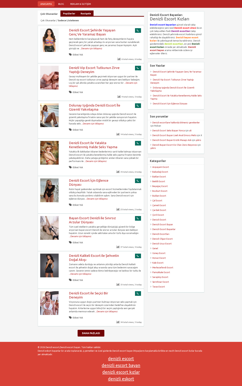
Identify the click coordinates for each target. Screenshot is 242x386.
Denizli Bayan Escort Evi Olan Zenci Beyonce (174, 145)
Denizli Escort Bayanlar (164, 229)
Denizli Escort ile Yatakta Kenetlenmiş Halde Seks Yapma (93, 145)
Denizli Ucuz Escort (162, 243)
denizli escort (121, 358)
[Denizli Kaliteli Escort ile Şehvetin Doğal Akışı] (49, 276)
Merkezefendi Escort (162, 267)
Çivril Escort (158, 215)
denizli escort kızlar (121, 372)
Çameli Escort (159, 205)
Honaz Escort (159, 258)
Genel (155, 248)
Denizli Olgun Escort (162, 239)
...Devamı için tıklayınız (90, 48)
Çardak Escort (159, 210)
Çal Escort (157, 200)
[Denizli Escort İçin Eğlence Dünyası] (49, 201)
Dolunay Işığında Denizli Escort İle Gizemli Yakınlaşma (94, 107)
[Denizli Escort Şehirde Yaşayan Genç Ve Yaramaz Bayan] (49, 51)
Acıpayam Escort (160, 167)
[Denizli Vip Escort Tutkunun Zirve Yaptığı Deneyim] (49, 89)
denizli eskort (121, 378)
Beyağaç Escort (160, 186)
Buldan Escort (159, 196)
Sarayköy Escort (160, 277)
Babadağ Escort (160, 172)
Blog (61, 4)
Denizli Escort (159, 220)
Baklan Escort (159, 176)
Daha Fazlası (91, 333)
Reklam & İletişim (80, 4)
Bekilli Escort (158, 181)
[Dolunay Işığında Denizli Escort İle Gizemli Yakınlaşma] (49, 126)
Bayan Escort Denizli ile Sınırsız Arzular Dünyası (92, 220)
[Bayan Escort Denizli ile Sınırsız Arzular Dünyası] (49, 239)
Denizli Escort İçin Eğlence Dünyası (170, 103)
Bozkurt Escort (159, 191)
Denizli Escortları (160, 234)
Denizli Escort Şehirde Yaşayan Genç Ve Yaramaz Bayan (92, 32)
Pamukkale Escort (161, 272)
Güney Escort (158, 253)
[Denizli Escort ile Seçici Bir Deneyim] (49, 314)
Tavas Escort (158, 287)
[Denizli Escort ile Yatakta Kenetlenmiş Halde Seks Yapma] (49, 164)
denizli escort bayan (121, 365)
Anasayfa (46, 4)
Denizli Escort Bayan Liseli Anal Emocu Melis (174, 135)
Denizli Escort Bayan (162, 224)
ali (190, 130)
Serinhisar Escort (160, 282)
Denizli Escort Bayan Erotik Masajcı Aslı (171, 140)
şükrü (198, 140)
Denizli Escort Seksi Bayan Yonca (168, 130)
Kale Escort (158, 263)
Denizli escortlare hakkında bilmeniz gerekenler (176, 122)
